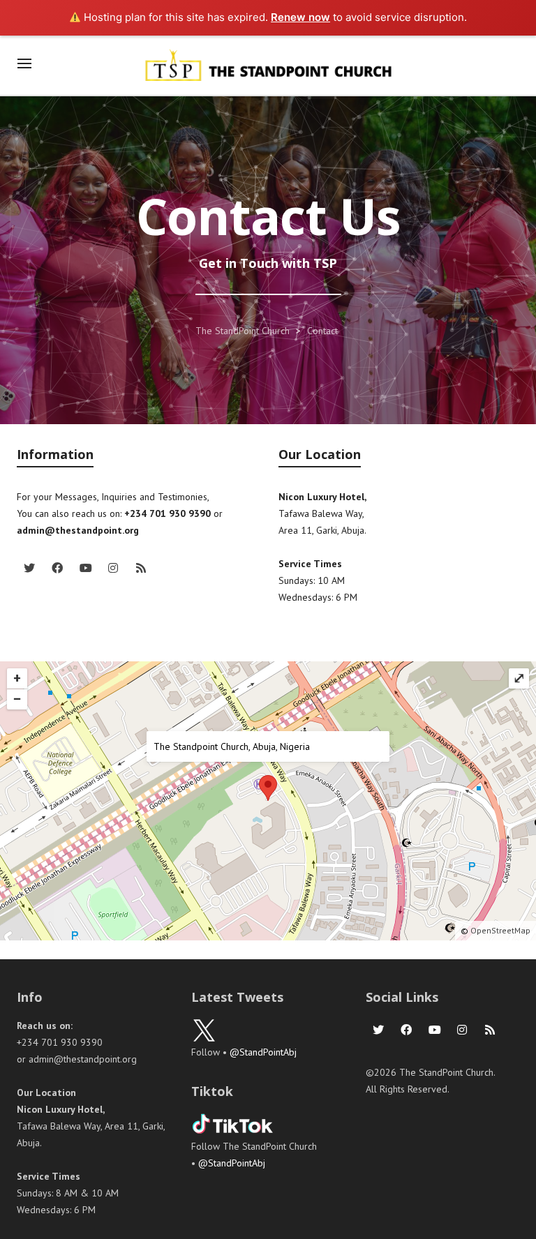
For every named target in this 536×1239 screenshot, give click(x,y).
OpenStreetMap (500, 930)
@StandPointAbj (263, 1052)
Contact (322, 330)
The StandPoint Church (242, 330)
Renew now (300, 17)
